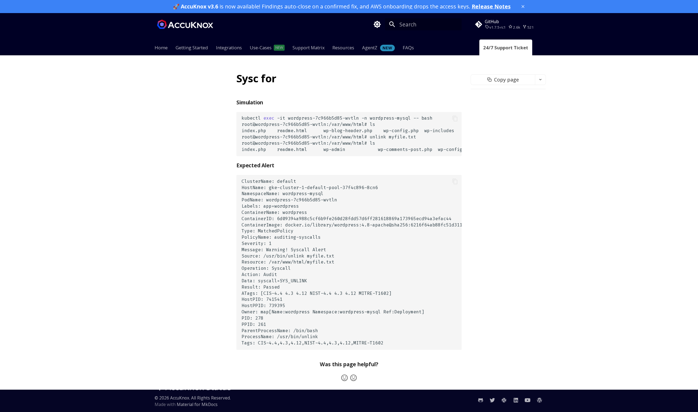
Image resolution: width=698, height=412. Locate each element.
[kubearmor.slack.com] (504, 400)
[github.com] (480, 400)
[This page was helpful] (344, 378)
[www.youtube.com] (527, 400)
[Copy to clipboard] (455, 118)
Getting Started (192, 48)
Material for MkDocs (197, 404)
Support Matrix (308, 48)
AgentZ (377, 48)
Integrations (229, 48)
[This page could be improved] (353, 378)
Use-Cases (261, 48)
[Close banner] (523, 6)
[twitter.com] (492, 400)
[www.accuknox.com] (539, 400)
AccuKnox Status (198, 387)
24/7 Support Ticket (505, 48)
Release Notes (491, 6)
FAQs (408, 48)
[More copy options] (540, 79)
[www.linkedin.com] (516, 400)
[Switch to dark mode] (377, 24)
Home (161, 48)
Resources (343, 48)
